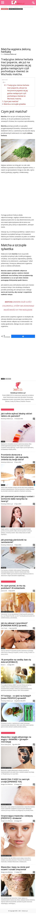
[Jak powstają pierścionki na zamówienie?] (18, 558)
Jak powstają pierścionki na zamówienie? (13, 541)
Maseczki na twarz (6, 768)
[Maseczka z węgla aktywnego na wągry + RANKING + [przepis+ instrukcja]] (18, 757)
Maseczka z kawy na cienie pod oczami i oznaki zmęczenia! (15, 868)
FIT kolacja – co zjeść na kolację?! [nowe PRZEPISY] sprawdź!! (16, 697)
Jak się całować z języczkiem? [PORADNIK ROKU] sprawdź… (14, 624)
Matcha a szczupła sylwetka (15, 104)
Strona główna (4, 7)
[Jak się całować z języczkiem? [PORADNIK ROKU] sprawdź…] (18, 639)
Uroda (3, 441)
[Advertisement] (18, 29)
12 (33, 701)
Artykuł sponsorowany (15, 9)
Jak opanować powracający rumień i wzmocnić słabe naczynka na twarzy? (17, 498)
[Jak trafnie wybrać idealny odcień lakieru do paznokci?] (18, 431)
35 (33, 628)
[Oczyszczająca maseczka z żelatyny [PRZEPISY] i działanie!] (18, 839)
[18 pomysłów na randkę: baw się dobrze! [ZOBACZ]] (18, 675)
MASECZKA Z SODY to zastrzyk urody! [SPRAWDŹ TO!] (15, 780)
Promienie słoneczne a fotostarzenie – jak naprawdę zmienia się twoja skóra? (14, 457)
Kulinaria (4, 721)
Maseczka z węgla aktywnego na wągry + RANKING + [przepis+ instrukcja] (16, 739)
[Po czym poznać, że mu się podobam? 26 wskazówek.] (18, 602)
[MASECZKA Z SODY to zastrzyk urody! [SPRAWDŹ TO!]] (18, 795)
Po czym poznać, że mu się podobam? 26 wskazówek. (13, 586)
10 (33, 872)
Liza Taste (4, 628)
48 (33, 744)
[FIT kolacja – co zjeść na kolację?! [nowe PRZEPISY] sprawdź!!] (18, 712)
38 (33, 784)
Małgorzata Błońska (7, 784)
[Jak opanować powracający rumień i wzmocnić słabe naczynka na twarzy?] (18, 517)
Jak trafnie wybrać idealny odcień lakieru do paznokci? (16, 414)
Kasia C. (3, 664)
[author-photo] (18, 386)
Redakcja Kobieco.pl (10, 54)
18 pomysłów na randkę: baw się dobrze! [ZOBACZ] (16, 660)
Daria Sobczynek (6, 744)
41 (33, 590)
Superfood (16, 7)
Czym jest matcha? (11, 101)
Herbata (8, 378)
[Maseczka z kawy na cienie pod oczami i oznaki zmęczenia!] (18, 885)
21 (33, 664)
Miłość (3, 648)
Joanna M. (4, 590)
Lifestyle (4, 567)
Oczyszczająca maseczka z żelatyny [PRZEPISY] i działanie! (17, 817)
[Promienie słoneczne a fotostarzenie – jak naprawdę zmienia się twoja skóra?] (18, 475)
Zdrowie (10, 7)
